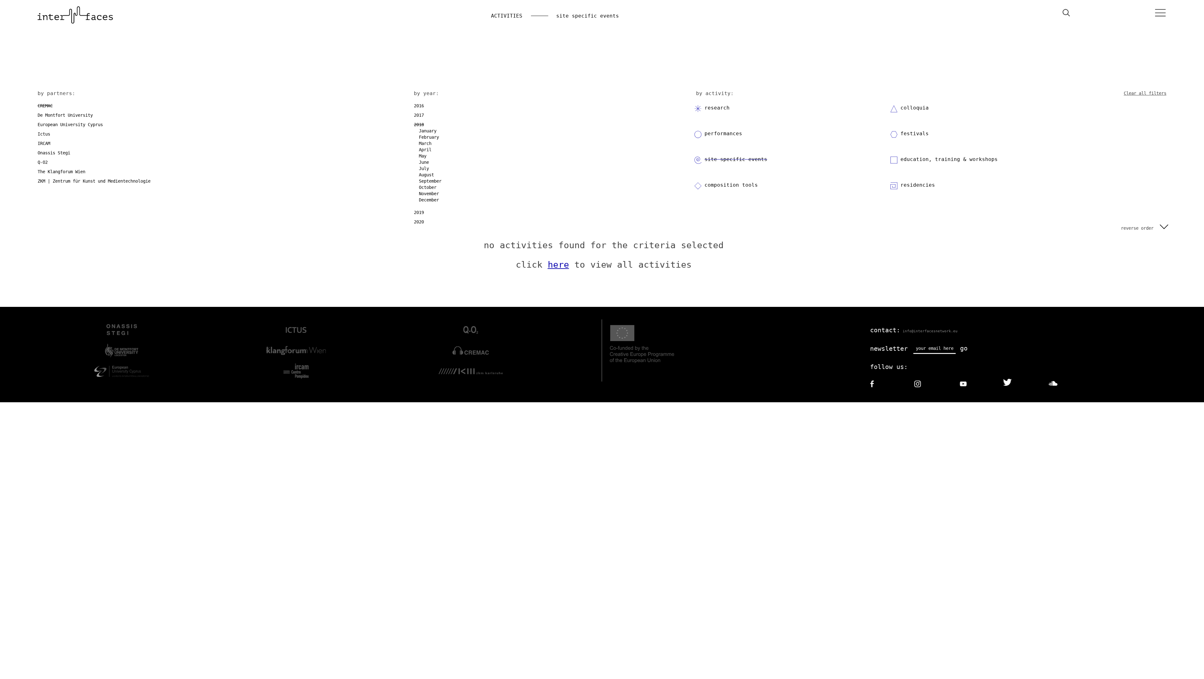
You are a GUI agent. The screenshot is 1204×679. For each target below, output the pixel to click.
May (422, 155)
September (430, 181)
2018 (419, 124)
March (425, 143)
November (429, 193)
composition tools (731, 185)
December (429, 199)
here (558, 264)
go (964, 348)
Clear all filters (1145, 93)
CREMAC (45, 105)
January (427, 130)
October (427, 187)
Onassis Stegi (54, 152)
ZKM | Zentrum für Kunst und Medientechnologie (94, 181)
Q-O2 (43, 162)
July (424, 168)
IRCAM (44, 143)
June (424, 162)
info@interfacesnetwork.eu (930, 331)
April (425, 149)
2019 (419, 212)
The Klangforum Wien (61, 171)
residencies (917, 185)
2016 (419, 105)
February (429, 137)
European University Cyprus (70, 124)
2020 (419, 221)
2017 (419, 115)
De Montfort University (65, 115)
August (426, 174)
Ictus (44, 133)
